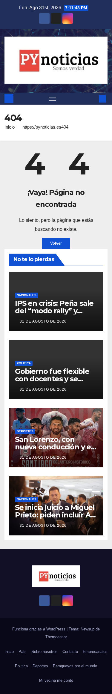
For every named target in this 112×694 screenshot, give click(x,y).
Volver (56, 243)
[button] (93, 98)
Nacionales (26, 295)
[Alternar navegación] (52, 98)
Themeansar (56, 637)
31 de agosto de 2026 (43, 321)
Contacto (70, 651)
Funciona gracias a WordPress (39, 629)
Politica (24, 363)
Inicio (9, 127)
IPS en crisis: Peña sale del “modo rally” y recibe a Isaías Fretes (54, 311)
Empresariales (95, 651)
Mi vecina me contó (56, 680)
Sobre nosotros (44, 651)
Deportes (25, 431)
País (23, 651)
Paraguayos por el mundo (75, 666)
